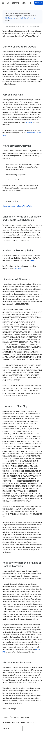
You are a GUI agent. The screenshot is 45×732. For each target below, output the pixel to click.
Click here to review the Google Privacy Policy (17, 206)
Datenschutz (25, 717)
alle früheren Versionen (27, 18)
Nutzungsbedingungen (11, 722)
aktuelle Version (10, 18)
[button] (3, 2)
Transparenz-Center (28, 722)
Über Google (14, 717)
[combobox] (12, 728)
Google (5, 717)
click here (32, 260)
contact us (29, 122)
